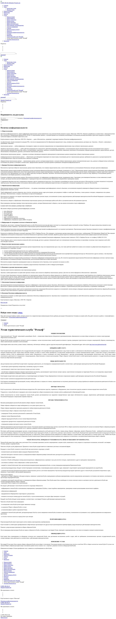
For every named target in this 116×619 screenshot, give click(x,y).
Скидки (6, 573)
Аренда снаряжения (9, 572)
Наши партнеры (8, 568)
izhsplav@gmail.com (15, 3)
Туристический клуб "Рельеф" (12, 580)
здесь (20, 313)
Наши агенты (7, 566)
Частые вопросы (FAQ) (10, 575)
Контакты (6, 559)
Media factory (4, 617)
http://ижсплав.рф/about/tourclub (97, 344)
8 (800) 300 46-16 (5, 3)
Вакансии (6, 579)
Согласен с (29, 118)
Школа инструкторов (9, 569)
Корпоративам (8, 570)
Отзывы (6, 577)
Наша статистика (8, 565)
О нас (5, 324)
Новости (6, 576)
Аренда (6, 556)
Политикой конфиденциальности (33, 118)
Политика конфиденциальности (9, 601)
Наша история (7, 562)
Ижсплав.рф (4, 302)
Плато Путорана (8, 555)
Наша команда (8, 563)
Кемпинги (6, 554)
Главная (6, 323)
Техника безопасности (10, 583)
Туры (5, 552)
